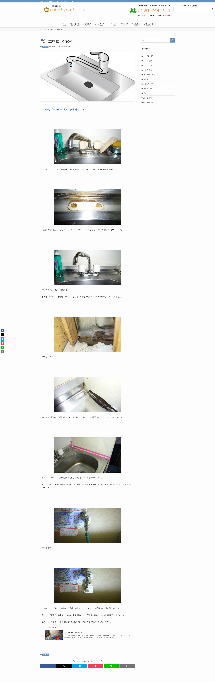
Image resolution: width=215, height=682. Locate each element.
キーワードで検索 (185, 6)
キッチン (148, 56)
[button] (48, 666)
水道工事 (148, 84)
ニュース (147, 65)
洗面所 (147, 88)
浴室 (146, 93)
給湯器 (147, 98)
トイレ (147, 61)
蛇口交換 (45, 46)
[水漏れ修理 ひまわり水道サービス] (64, 10)
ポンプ (147, 70)
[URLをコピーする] (127, 666)
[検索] (212, 9)
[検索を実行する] (172, 40)
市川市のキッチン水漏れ (74, 632)
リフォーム (149, 75)
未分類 (147, 79)
